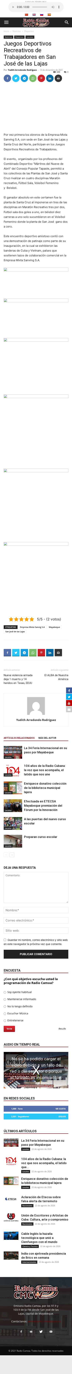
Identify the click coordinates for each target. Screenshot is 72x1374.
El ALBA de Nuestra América (56, 677)
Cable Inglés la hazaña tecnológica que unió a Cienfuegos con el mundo (39, 1238)
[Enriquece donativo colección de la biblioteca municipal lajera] (13, 787)
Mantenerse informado (21, 999)
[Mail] (31, 1331)
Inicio (6, 31)
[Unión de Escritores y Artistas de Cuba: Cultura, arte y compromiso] (11, 1217)
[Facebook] (7, 78)
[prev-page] (6, 855)
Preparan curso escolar (40, 837)
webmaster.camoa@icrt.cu (44, 1321)
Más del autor (47, 738)
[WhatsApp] (33, 78)
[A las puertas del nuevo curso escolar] (13, 823)
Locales (30, 37)
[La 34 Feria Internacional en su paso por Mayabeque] (13, 752)
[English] (34, 14)
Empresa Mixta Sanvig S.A (32, 627)
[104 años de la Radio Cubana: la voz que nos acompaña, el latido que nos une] (13, 770)
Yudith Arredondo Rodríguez (22, 69)
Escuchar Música (17, 1013)
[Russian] (41, 14)
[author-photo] (36, 714)
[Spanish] (49, 14)
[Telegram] (24, 78)
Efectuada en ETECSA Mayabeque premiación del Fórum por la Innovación (43, 805)
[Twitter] (16, 78)
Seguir (62, 1116)
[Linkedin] (50, 78)
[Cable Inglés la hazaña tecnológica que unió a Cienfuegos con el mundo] (11, 1236)
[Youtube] (51, 1331)
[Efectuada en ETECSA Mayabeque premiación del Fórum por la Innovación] (13, 805)
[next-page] (12, 855)
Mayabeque (54, 627)
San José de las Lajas (15, 631)
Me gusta (61, 1108)
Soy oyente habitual (19, 992)
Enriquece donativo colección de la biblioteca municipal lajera (45, 788)
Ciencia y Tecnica (30, 1246)
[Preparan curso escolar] (13, 841)
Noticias (17, 31)
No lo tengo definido (19, 1006)
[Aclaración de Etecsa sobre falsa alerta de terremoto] (11, 1199)
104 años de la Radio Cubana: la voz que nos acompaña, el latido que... (44, 1163)
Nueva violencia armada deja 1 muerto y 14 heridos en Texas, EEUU (18, 679)
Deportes (29, 31)
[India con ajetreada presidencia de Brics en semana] (11, 1255)
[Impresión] (58, 78)
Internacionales (29, 1262)
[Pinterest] (41, 78)
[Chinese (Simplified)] (26, 14)
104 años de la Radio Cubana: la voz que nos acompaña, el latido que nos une (45, 770)
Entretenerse (15, 1020)
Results (62, 1029)
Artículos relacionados (19, 738)
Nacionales (27, 1205)
